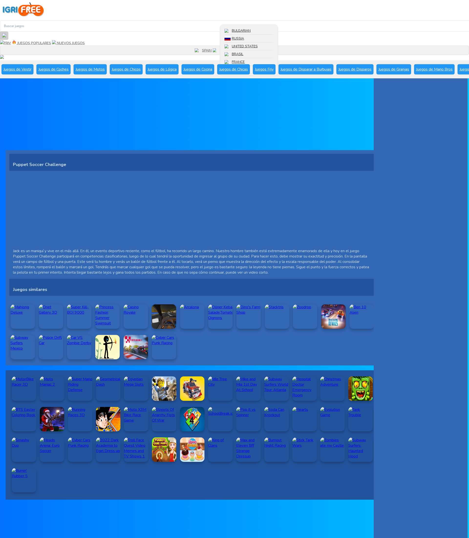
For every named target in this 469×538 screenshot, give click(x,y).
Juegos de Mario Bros (434, 69)
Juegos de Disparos (355, 69)
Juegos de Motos (90, 69)
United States (245, 46)
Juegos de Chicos (126, 69)
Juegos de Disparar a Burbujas (305, 69)
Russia (238, 38)
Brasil (237, 54)
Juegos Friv (264, 69)
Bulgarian (241, 30)
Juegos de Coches (53, 69)
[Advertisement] (152, 116)
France (238, 62)
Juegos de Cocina (197, 69)
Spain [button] (207, 50)
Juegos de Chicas (233, 69)
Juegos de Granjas (393, 69)
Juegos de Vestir (17, 69)
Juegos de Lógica (162, 69)
